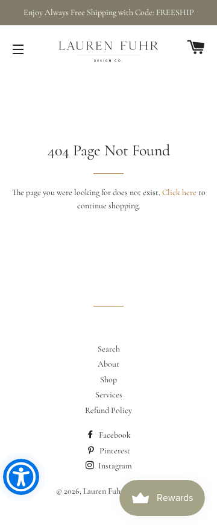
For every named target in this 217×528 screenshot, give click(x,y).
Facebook (114, 435)
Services (108, 395)
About (108, 364)
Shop (108, 379)
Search (109, 349)
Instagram (114, 466)
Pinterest (114, 451)
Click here (179, 192)
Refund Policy (108, 410)
